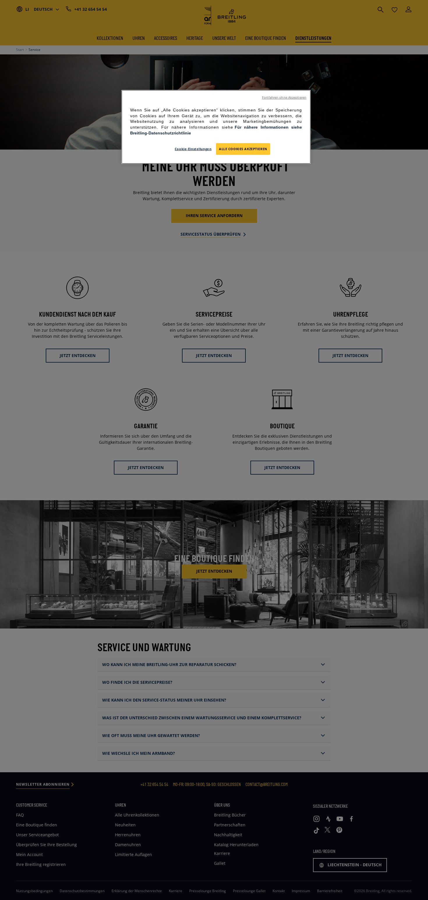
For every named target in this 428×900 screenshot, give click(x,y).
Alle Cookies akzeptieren (243, 149)
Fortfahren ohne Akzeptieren (284, 97)
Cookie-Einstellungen (193, 149)
